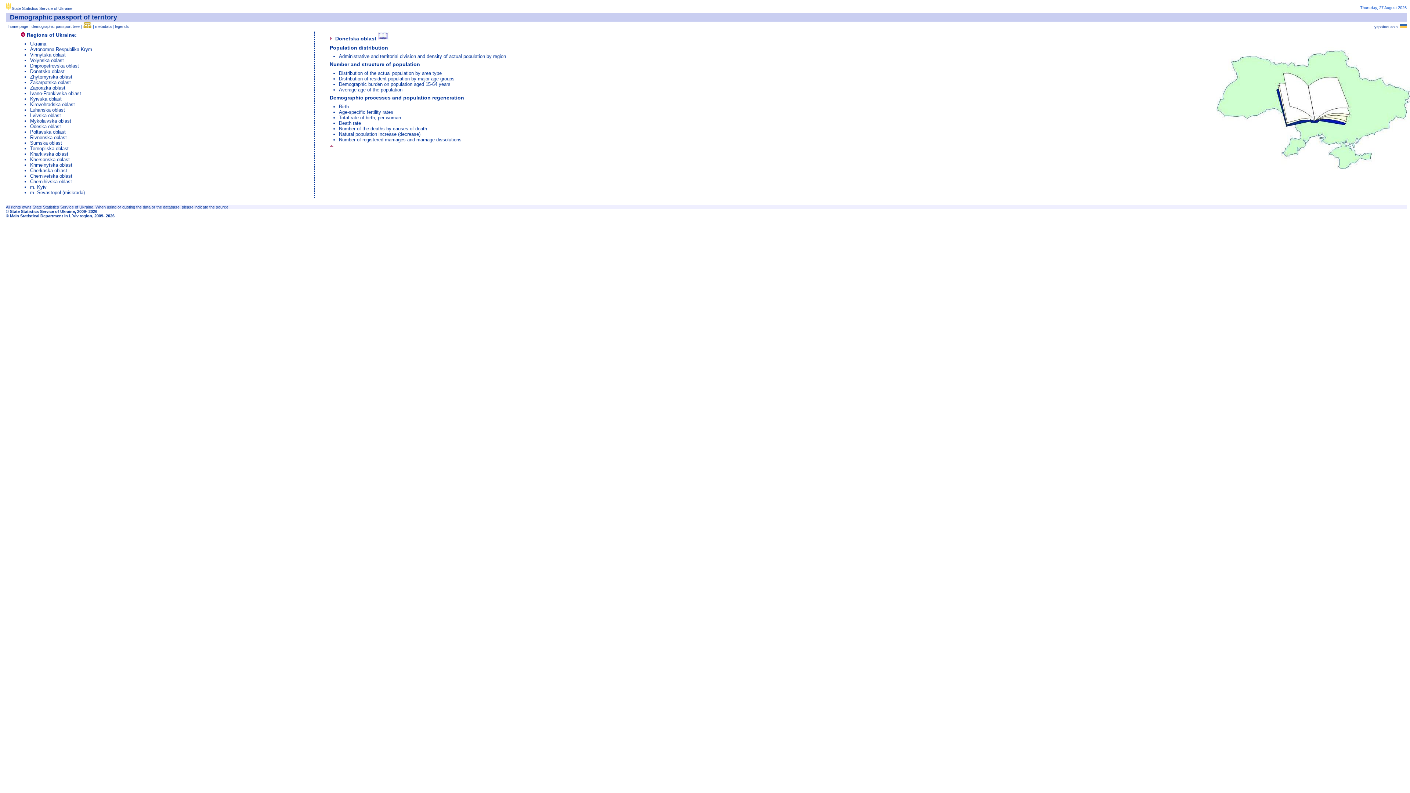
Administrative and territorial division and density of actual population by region (422, 56)
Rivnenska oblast (48, 137)
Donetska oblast (47, 71)
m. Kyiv (38, 187)
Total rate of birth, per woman (370, 117)
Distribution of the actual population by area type (390, 73)
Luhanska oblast (47, 110)
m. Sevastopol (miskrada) (57, 192)
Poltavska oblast (48, 132)
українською (1387, 27)
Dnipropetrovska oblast (54, 66)
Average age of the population (370, 90)
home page (18, 26)
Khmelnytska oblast (51, 165)
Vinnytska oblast (48, 55)
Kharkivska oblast (49, 154)
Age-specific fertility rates (366, 112)
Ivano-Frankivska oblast (55, 93)
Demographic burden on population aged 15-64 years (395, 84)
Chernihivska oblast (51, 181)
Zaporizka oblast (47, 88)
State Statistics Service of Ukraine (42, 8)
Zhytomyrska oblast (51, 77)
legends (122, 26)
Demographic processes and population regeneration (397, 98)
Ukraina (38, 44)
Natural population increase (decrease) (379, 134)
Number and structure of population (375, 64)
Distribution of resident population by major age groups (397, 79)
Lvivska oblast (45, 115)
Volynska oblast (47, 60)
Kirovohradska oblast (52, 104)
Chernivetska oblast (51, 176)
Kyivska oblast (46, 99)
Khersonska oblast (50, 159)
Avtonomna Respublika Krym (61, 49)
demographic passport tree (56, 26)
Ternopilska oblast (49, 148)
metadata (103, 26)
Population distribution (359, 48)
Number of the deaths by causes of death (383, 128)
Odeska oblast (45, 126)
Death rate (350, 123)
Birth (344, 106)
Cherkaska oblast (48, 170)
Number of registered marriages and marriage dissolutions (400, 139)
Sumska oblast (46, 143)
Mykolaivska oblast (50, 121)
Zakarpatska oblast (50, 82)
